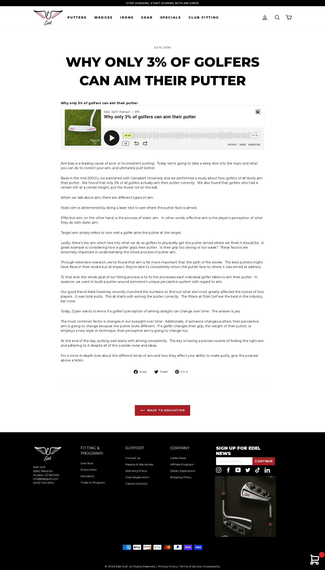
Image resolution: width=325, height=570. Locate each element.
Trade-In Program (93, 482)
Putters (77, 17)
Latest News (178, 458)
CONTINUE (264, 461)
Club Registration (137, 477)
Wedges (103, 17)
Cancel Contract (136, 483)
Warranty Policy (136, 470)
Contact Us (132, 458)
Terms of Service (191, 566)
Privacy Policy (168, 566)
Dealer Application (182, 470)
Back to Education (166, 410)
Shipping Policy (180, 477)
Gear (147, 17)
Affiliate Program (182, 464)
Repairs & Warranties (139, 464)
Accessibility (212, 566)
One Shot (87, 463)
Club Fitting (204, 17)
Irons (127, 17)
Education (87, 476)
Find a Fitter (89, 469)
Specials (170, 17)
